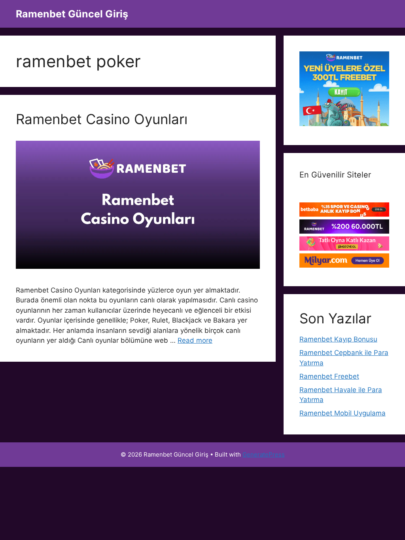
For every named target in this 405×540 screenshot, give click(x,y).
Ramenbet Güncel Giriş (72, 14)
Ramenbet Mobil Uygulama (342, 413)
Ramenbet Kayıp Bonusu (338, 339)
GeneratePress (263, 454)
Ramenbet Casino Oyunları (101, 119)
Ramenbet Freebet (329, 376)
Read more (195, 340)
